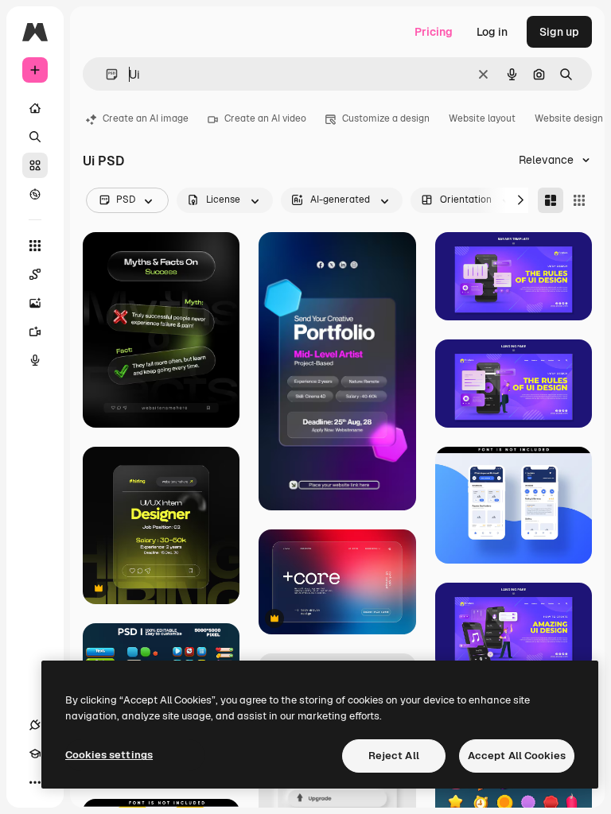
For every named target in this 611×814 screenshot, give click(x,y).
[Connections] (35, 725)
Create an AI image (146, 118)
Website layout (482, 118)
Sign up (559, 32)
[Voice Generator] (35, 360)
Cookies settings (109, 755)
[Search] (35, 136)
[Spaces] (35, 274)
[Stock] (35, 165)
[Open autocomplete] (105, 74)
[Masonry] (550, 200)
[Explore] (35, 194)
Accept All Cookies (517, 755)
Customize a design (386, 118)
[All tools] (35, 245)
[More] (35, 782)
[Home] (35, 108)
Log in (492, 32)
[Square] (579, 200)
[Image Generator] (35, 303)
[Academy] (35, 753)
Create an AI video (265, 118)
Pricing (433, 32)
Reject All (393, 755)
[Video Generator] (35, 331)
